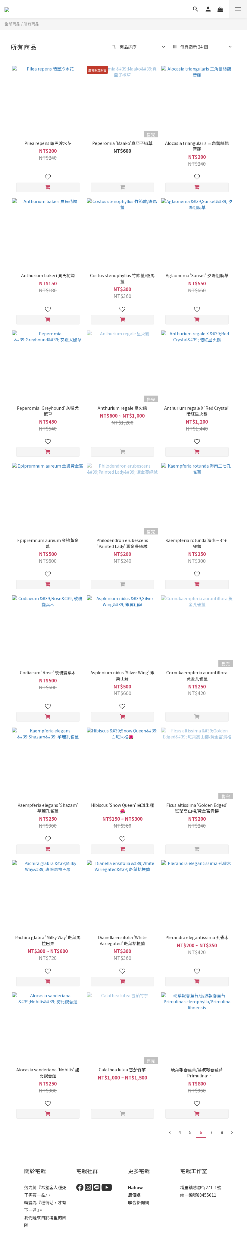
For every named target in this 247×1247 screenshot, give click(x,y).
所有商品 (31, 24)
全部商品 (12, 24)
